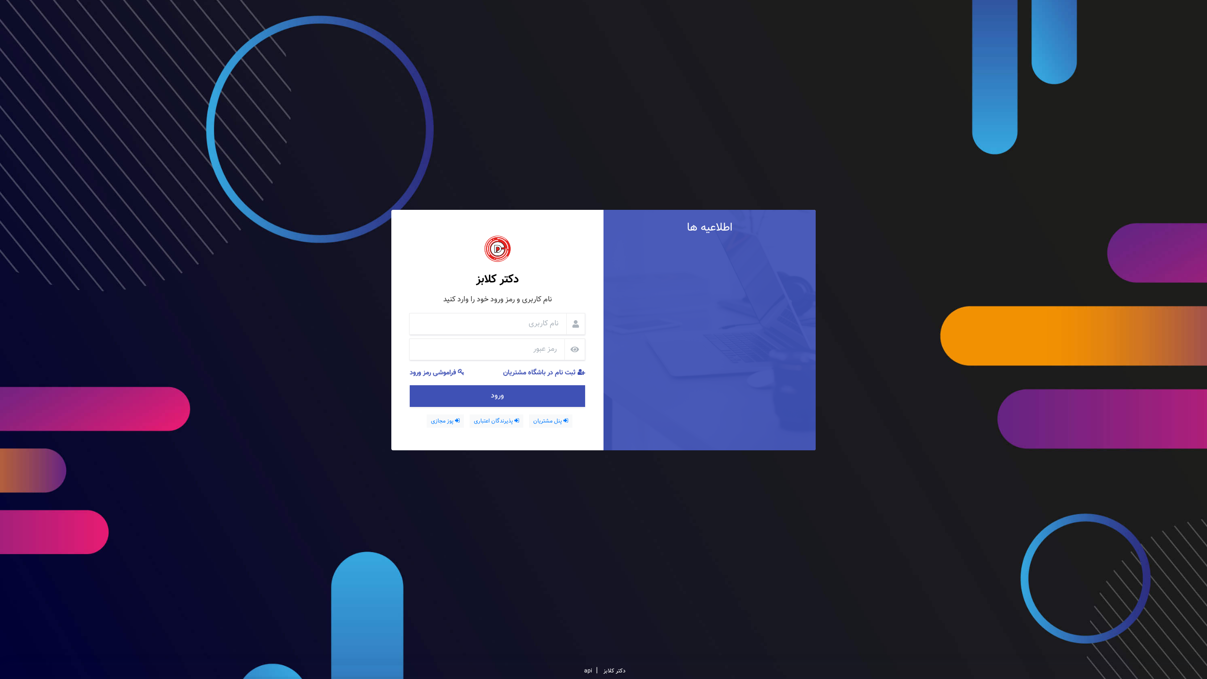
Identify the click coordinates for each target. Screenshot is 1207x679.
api (588, 671)
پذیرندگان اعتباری (494, 421)
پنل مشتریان (548, 421)
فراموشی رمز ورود (434, 373)
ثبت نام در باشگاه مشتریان (540, 373)
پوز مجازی (443, 421)
